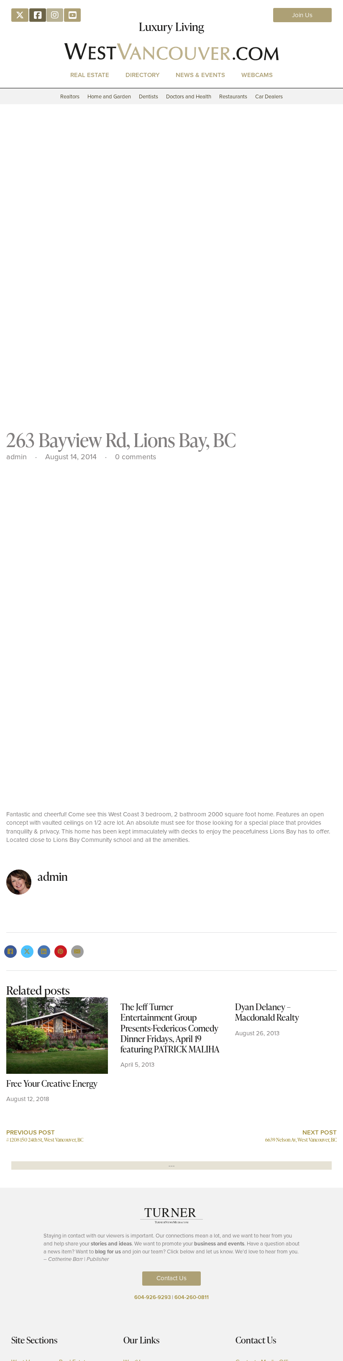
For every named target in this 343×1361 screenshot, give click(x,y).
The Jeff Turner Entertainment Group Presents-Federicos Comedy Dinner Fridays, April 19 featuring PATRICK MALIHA (170, 1028)
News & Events (200, 74)
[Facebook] (10, 951)
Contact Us (171, 1278)
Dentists (148, 96)
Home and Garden (109, 96)
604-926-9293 (152, 1297)
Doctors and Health (188, 96)
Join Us (302, 15)
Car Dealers (269, 96)
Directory (142, 74)
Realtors (69, 96)
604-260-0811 (191, 1297)
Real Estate (89, 74)
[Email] (77, 951)
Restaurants (233, 96)
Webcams (257, 74)
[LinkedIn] (44, 951)
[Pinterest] (60, 951)
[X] (27, 951)
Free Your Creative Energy (51, 1083)
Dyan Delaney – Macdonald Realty (267, 1012)
